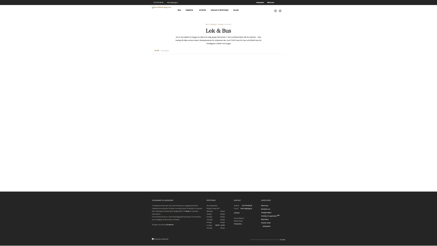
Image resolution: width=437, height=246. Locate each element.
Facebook (170, 225)
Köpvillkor (265, 219)
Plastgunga (258, 90)
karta (187, 211)
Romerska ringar (192, 131)
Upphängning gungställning (230, 172)
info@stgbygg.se (172, 2)
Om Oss (236, 10)
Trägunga (155, 172)
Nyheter (202, 10)
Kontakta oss (265, 209)
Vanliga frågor (266, 212)
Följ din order (266, 223)
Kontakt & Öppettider (219, 10)
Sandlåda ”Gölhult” (227, 131)
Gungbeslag (190, 90)
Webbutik (189, 10)
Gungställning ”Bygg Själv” (229, 90)
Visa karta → (238, 224)
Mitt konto (270, 2)
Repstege (155, 131)
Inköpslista (260, 2)
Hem (179, 10)
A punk (282, 240)
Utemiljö (220, 24)
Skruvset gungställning (262, 131)
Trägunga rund (191, 172)
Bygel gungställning (159, 90)
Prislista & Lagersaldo (270, 216)
